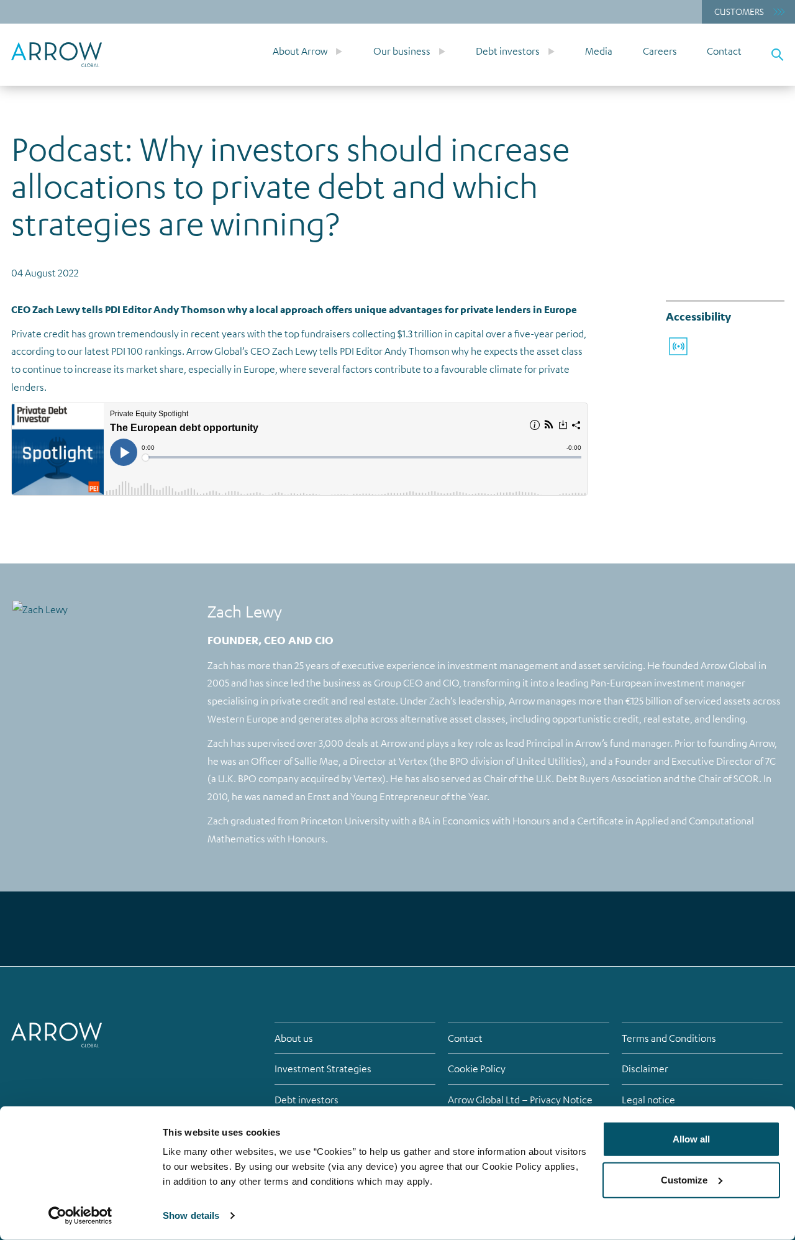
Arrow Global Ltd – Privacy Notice (520, 1099)
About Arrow (300, 51)
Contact (724, 51)
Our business (401, 51)
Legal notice (648, 1099)
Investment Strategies (323, 1068)
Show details (191, 1215)
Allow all (691, 1139)
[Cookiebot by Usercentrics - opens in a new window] (80, 1215)
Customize (684, 1179)
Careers (660, 51)
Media (598, 51)
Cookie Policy (477, 1068)
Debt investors (508, 51)
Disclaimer (645, 1068)
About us (294, 1038)
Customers (739, 11)
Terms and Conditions (669, 1038)
